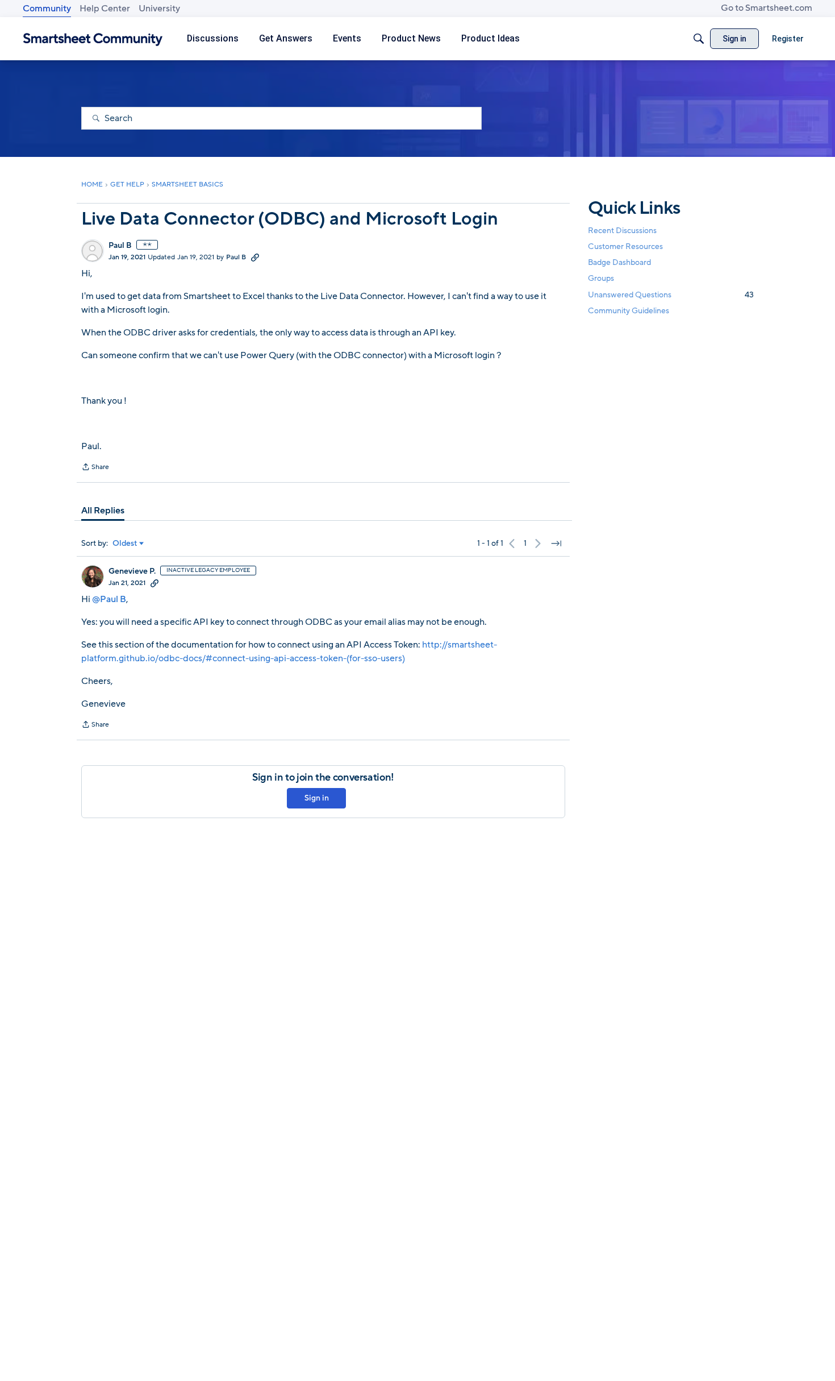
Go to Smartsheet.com (766, 8)
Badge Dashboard (619, 262)
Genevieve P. (132, 571)
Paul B (120, 245)
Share (95, 468)
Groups (601, 278)
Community (47, 8)
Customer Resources (625, 246)
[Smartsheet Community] (93, 39)
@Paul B (109, 599)
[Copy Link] (255, 257)
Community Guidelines (628, 310)
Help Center (105, 8)
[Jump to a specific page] (556, 543)
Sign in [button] (316, 798)
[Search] (698, 38)
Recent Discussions (622, 230)
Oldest (124, 543)
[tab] (102, 510)
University (159, 8)
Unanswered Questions (671, 294)
